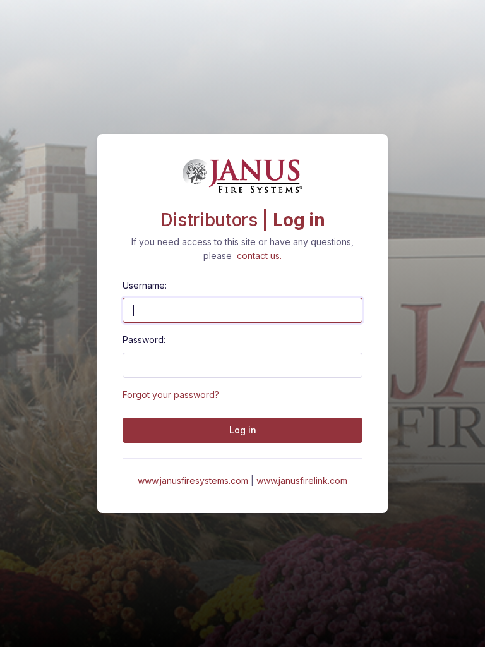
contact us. (259, 255)
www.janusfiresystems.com (194, 480)
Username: (145, 285)
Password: (144, 339)
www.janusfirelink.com (301, 480)
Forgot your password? (171, 394)
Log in (242, 430)
